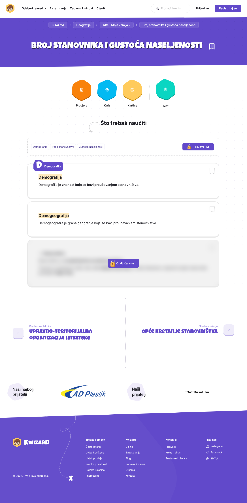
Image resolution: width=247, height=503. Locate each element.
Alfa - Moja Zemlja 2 (116, 25)
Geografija (83, 25)
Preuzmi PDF (204, 147)
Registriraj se (228, 8)
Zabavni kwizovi (135, 464)
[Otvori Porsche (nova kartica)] (196, 392)
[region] (123, 146)
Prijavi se (171, 446)
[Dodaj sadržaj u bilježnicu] (212, 171)
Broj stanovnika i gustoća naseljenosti (169, 25)
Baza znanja (133, 452)
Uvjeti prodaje (94, 458)
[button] (34, 8)
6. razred (58, 25)
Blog (128, 458)
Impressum (92, 475)
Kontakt (130, 475)
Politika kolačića (95, 469)
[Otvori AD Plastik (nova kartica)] (84, 392)
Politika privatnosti (96, 464)
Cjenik (129, 446)
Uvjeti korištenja (95, 452)
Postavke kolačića (176, 458)
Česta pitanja (93, 446)
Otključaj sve (125, 263)
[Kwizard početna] (10, 8)
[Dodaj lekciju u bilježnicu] (212, 46)
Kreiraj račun (173, 452)
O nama (130, 469)
